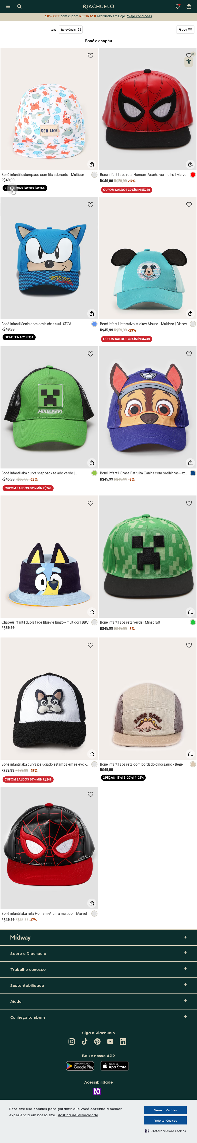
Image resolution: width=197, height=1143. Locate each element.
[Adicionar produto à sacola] (92, 164)
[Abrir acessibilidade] (188, 62)
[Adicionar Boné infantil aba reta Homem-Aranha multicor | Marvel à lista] (90, 794)
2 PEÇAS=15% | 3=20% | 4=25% (25, 188)
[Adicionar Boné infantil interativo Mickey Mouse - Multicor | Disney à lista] (189, 204)
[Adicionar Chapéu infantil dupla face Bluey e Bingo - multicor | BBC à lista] (90, 503)
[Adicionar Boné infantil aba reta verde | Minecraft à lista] (189, 503)
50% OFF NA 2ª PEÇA (19, 337)
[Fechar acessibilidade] (193, 54)
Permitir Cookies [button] (165, 1110)
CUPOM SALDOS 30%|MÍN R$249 (126, 190)
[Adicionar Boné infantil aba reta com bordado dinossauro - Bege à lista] (189, 645)
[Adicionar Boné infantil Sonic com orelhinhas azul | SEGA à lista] (90, 204)
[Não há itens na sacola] (189, 6)
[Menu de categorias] (8, 6)
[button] (165, 1131)
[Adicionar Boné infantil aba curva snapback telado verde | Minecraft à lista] (90, 354)
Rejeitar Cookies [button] (165, 1120)
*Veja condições (139, 16)
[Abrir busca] (19, 6)
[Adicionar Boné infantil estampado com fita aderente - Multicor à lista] (90, 55)
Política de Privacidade (78, 1114)
